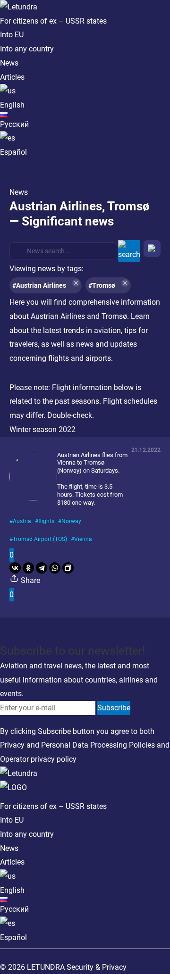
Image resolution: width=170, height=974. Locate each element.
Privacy (12, 745)
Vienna (83, 539)
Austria (22, 521)
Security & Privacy (97, 967)
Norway (71, 521)
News (9, 62)
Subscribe (113, 707)
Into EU (12, 34)
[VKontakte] (15, 568)
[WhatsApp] (54, 568)
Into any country (27, 48)
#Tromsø (101, 285)
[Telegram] (41, 568)
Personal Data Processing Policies (98, 745)
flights (46, 521)
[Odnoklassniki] (28, 568)
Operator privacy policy (38, 759)
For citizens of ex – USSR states (53, 21)
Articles (12, 77)
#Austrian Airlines (39, 285)
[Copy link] (68, 568)
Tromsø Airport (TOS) (40, 539)
